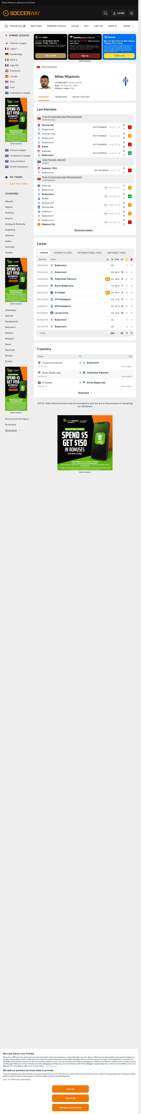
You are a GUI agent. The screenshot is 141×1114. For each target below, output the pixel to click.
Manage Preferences (70, 1107)
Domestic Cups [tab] (63, 252)
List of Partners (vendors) (16, 1079)
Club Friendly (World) (53, 159)
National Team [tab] (116, 252)
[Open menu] (131, 13)
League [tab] (44, 252)
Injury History (81, 97)
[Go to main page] (28, 13)
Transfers (60, 97)
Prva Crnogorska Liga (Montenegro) (62, 116)
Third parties (51, 1066)
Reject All (70, 1098)
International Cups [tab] (89, 252)
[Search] (105, 13)
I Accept (70, 1089)
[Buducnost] (125, 82)
